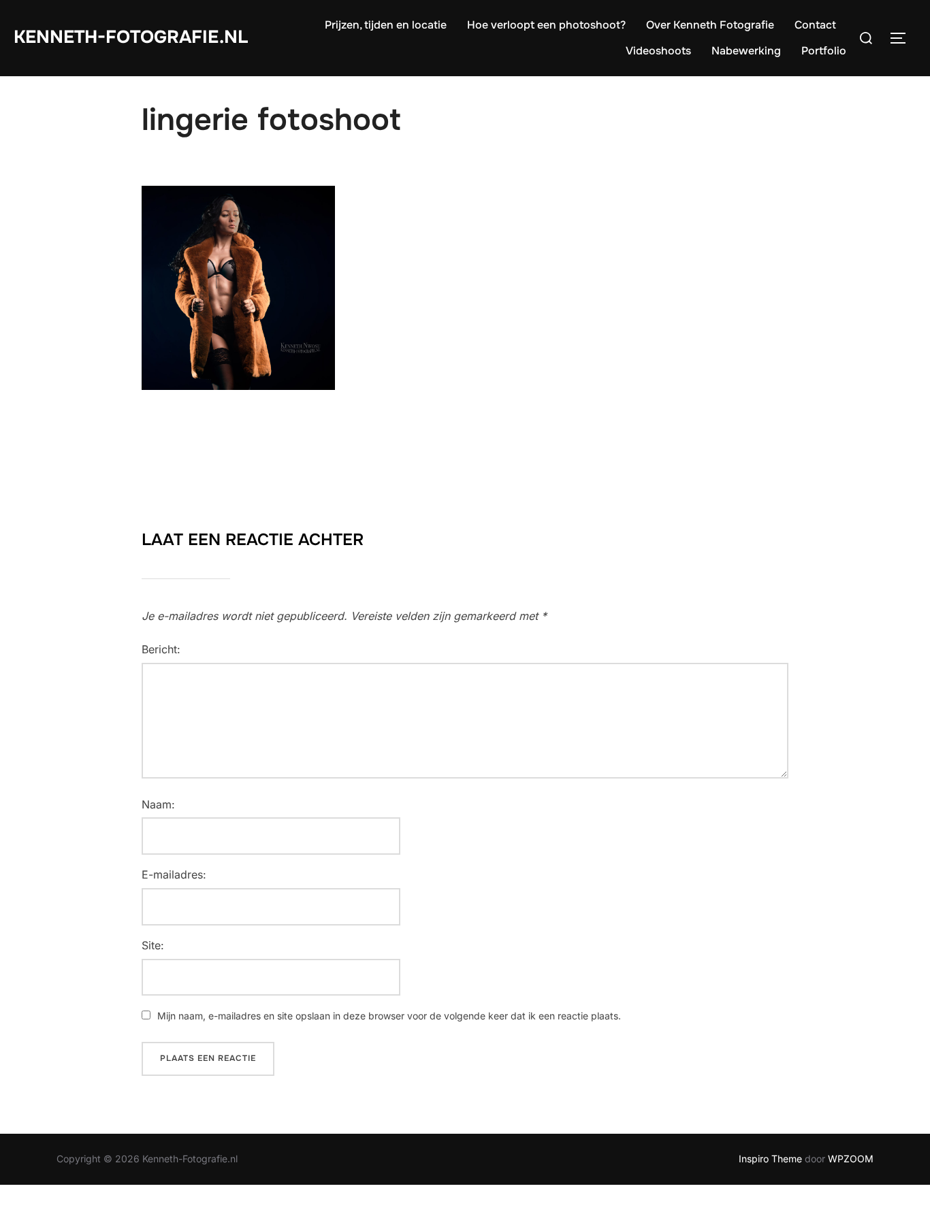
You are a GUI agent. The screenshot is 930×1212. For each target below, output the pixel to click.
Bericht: (161, 649)
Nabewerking (746, 51)
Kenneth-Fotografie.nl (131, 37)
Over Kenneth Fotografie (710, 25)
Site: (153, 945)
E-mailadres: (174, 874)
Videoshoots (658, 51)
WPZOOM (850, 1158)
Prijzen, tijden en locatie (386, 25)
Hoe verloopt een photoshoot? (546, 25)
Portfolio (823, 51)
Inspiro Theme (770, 1158)
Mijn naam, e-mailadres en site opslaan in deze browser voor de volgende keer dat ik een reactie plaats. (389, 1015)
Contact (815, 25)
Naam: (158, 804)
